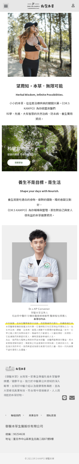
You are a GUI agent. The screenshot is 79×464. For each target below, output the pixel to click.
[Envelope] (72, 397)
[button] (6, 6)
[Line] (64, 397)
